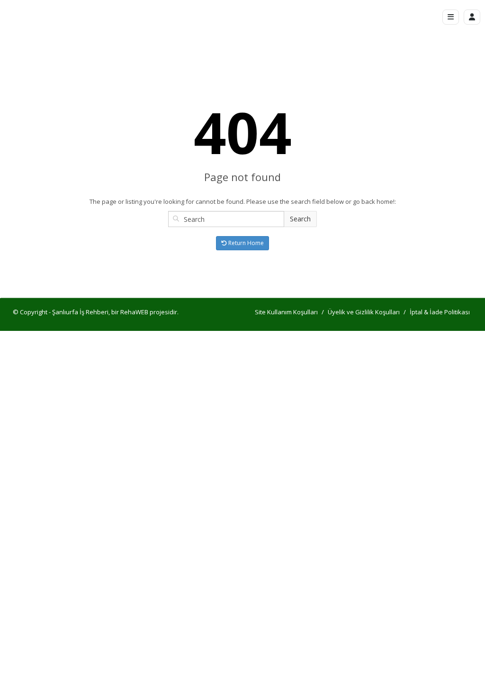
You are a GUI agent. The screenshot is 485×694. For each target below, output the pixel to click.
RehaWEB (134, 312)
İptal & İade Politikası (440, 312)
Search (300, 218)
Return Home (245, 243)
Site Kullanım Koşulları (286, 312)
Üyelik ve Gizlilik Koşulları (364, 312)
